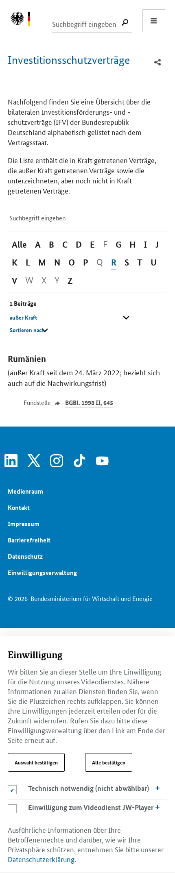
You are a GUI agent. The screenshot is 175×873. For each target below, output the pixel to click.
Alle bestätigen (108, 762)
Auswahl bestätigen (36, 762)
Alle (19, 244)
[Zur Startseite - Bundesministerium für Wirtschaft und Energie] (24, 21)
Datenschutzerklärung (41, 859)
